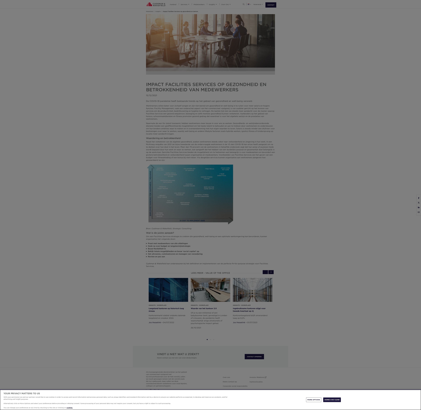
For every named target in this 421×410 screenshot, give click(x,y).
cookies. (70, 408)
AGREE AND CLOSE (332, 400)
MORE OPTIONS (313, 400)
